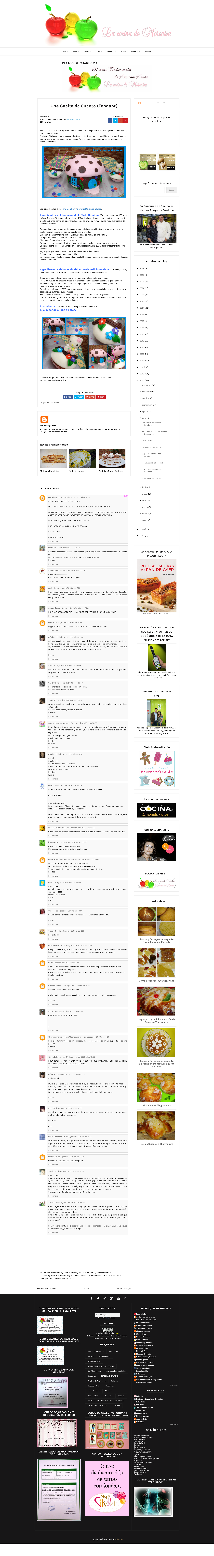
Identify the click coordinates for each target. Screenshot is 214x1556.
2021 (142, 301)
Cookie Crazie (141, 1413)
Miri (50, 882)
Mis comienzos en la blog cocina (149, 1380)
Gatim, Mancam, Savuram (146, 1357)
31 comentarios (47, 122)
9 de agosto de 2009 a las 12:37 (65, 963)
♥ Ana (51, 700)
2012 (142, 360)
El (49, 963)
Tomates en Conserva (151, 447)
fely (50, 548)
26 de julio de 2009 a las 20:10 (66, 548)
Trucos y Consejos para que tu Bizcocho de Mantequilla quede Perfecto (156, 1064)
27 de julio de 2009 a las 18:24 (68, 700)
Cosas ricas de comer (58, 723)
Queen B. (52, 931)
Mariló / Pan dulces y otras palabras (147, 1459)
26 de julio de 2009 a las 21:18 (73, 570)
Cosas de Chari (142, 1348)
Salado (86, 51)
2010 (142, 374)
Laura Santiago (55, 1136)
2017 (142, 327)
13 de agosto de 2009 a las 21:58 (68, 1011)
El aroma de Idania (143, 1354)
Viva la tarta (138, 1474)
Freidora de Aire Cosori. (97, 1381)
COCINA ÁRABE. (105, 1356)
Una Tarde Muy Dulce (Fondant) (151, 470)
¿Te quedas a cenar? (144, 1328)
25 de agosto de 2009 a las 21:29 (77, 1136)
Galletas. (114, 1381)
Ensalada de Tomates (151, 478)
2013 (142, 354)
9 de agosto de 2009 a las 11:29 (78, 945)
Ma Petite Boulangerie (144, 1345)
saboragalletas (141, 1419)
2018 (142, 321)
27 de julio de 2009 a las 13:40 (69, 683)
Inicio (64, 51)
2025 (142, 275)
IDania (51, 754)
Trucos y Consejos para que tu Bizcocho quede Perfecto (157, 941)
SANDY (51, 683)
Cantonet (137, 1445)
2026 (142, 268)
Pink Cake (137, 1464)
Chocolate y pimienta (144, 1343)
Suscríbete (135, 51)
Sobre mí (148, 51)
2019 (142, 314)
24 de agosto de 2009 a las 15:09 (67, 1108)
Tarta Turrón (147, 440)
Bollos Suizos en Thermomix (157, 1144)
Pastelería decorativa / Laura (144, 1462)
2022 (142, 294)
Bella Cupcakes (139, 1439)
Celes (51, 911)
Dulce (74, 51)
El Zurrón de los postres (142, 1451)
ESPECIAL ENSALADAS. (109, 1376)
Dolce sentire (141, 1374)
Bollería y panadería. (96, 1351)
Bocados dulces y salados (146, 1377)
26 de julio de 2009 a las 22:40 (69, 637)
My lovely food (141, 1351)
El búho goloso (142, 1360)
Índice (123, 51)
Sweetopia (140, 1405)
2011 (142, 367)
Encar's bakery (141, 1314)
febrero (145, 513)
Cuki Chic (140, 1422)
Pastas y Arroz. (94, 1396)
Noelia (51, 785)
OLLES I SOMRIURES (57, 828)
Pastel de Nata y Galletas (111, 471)
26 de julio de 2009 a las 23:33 (67, 665)
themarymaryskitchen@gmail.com (64, 1037)
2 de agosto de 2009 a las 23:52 (84, 859)
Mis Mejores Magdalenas (157, 1105)
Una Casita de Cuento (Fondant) (151, 424)
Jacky (51, 588)
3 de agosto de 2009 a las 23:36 (66, 882)
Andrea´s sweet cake (141, 1435)
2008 (142, 529)
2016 (142, 334)
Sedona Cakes (139, 1466)
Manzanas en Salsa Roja (152, 463)
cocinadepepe (55, 608)
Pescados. (109, 1396)
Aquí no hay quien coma (145, 1317)
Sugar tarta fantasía (141, 1468)
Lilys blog (137, 1455)
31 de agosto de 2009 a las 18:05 (70, 1202)
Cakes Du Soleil (139, 1443)
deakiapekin (54, 570)
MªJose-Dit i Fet (55, 945)
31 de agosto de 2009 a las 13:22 (69, 1171)
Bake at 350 (140, 1402)
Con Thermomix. (94, 1371)
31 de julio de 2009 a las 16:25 (68, 785)
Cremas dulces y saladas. (116, 1371)
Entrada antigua (124, 1288)
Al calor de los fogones (145, 1365)
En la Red (111, 51)
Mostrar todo (174, 1385)
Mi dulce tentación (143, 1337)
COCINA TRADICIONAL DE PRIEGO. (101, 1366)
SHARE (68, 397)
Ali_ (50, 1108)
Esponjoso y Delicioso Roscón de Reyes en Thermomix (156, 1021)
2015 (142, 341)
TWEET (80, 397)
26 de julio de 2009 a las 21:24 (67, 588)
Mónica (51, 637)
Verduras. (116, 1406)
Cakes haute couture (144, 1382)
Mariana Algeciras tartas (142, 1457)
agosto (145, 411)
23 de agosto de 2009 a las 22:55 (70, 1074)
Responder (53, 541)
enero (145, 520)
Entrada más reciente (46, 1288)
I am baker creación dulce (143, 1453)
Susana (51, 1202)
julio (144, 418)
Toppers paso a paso (141, 1470)
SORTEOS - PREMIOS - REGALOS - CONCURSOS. (106, 1401)
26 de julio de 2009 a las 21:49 (68, 622)
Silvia (50, 1011)
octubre (146, 398)
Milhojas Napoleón (49, 471)
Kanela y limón (142, 1340)
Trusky (51, 1171)
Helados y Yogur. (94, 1386)
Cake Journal (138, 1441)
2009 (142, 380)
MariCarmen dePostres (59, 859)
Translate (113, 1318)
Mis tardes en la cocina (145, 1362)
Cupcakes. (92, 1376)
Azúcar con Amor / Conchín (143, 1437)
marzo (145, 507)
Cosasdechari (54, 985)
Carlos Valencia (139, 1447)
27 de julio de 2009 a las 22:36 (83, 723)
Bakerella (139, 1396)
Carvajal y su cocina (144, 1325)
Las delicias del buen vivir (146, 1320)
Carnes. (91, 1356)
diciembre (147, 385)
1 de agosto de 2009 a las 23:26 (81, 828)
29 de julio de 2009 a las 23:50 (68, 754)
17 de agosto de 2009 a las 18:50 (80, 1057)
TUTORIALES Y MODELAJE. (98, 1406)
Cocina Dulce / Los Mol (142, 1449)
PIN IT (102, 397)
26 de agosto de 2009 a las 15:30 (69, 1157)
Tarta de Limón (76, 471)
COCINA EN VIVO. (94, 1361)
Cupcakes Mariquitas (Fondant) (151, 455)
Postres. (121, 1396)
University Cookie (140, 1472)
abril (144, 500)
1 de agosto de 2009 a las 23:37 (73, 842)
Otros (98, 51)
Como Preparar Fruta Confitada (156, 980)
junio (144, 487)
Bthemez (119, 1539)
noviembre (147, 391)
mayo (144, 494)
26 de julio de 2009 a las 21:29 (76, 608)
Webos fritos (141, 1334)
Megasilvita (138, 1461)
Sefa (50, 665)
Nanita (51, 622)
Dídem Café (140, 1410)
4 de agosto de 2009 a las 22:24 (71, 931)
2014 (142, 347)
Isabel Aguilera (48, 425)
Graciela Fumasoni (56, 1057)
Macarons (109, 1386)
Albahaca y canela (143, 1331)
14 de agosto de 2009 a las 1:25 (95, 1037)
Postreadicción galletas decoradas (149, 1399)
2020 (142, 308)
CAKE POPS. (114, 1351)
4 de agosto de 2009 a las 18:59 (68, 911)
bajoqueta (53, 842)
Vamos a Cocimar (143, 1368)
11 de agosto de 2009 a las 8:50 (76, 985)
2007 (142, 536)
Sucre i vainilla (142, 1371)
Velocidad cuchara (143, 1323)
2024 (142, 281)
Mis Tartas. (44, 117)
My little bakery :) (142, 1416)
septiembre (147, 405)
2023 (142, 288)
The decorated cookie (144, 1408)
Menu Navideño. (94, 1391)
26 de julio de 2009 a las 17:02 (76, 497)
